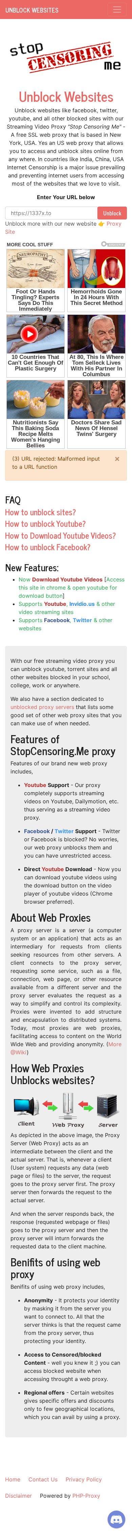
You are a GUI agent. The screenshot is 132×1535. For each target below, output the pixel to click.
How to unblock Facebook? (48, 546)
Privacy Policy (84, 1479)
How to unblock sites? (40, 511)
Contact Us (43, 1479)
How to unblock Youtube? (45, 523)
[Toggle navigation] (117, 9)
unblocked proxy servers (42, 707)
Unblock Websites (32, 10)
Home (12, 1479)
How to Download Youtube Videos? (60, 535)
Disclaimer (18, 1495)
